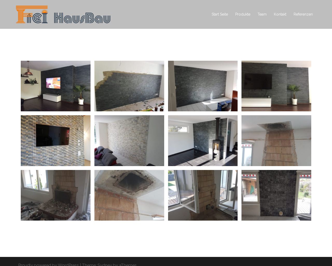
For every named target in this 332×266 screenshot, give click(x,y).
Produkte (242, 14)
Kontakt (280, 14)
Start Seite (220, 14)
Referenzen (303, 14)
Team (262, 14)
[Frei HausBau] (63, 14)
